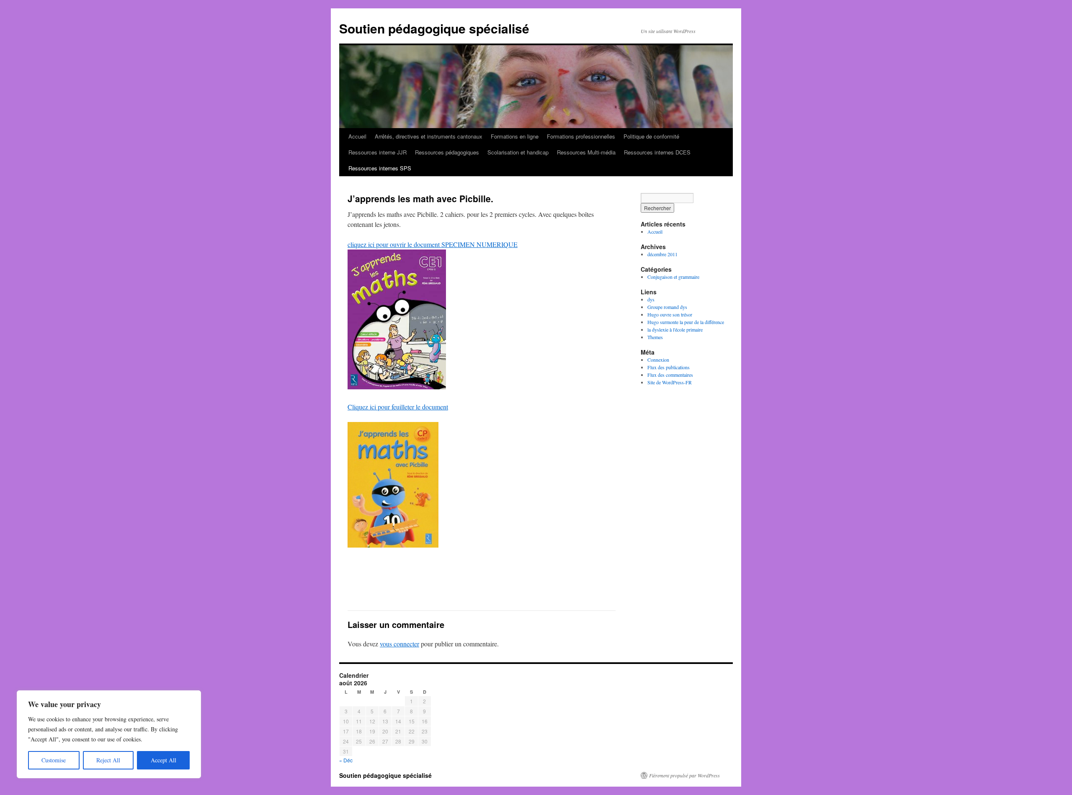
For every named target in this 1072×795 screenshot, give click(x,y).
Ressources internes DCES (657, 152)
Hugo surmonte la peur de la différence (685, 322)
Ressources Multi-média (586, 152)
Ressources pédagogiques (447, 152)
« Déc (346, 760)
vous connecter (399, 643)
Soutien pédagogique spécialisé (434, 28)
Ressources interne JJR (377, 152)
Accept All (163, 760)
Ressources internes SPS (379, 168)
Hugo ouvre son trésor (669, 314)
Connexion (658, 359)
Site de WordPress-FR (669, 382)
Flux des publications (668, 367)
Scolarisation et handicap (518, 152)
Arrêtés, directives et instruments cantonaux (428, 136)
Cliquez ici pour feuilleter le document (398, 406)
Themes (655, 337)
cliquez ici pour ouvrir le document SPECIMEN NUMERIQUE (433, 244)
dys (651, 299)
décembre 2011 (662, 254)
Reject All (108, 760)
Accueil (357, 136)
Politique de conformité (651, 136)
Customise (53, 760)
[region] (109, 734)
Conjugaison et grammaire (673, 276)
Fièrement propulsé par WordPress (684, 775)
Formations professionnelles (581, 136)
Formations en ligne (515, 136)
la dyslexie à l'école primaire (675, 329)
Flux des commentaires (670, 374)
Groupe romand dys (667, 307)
